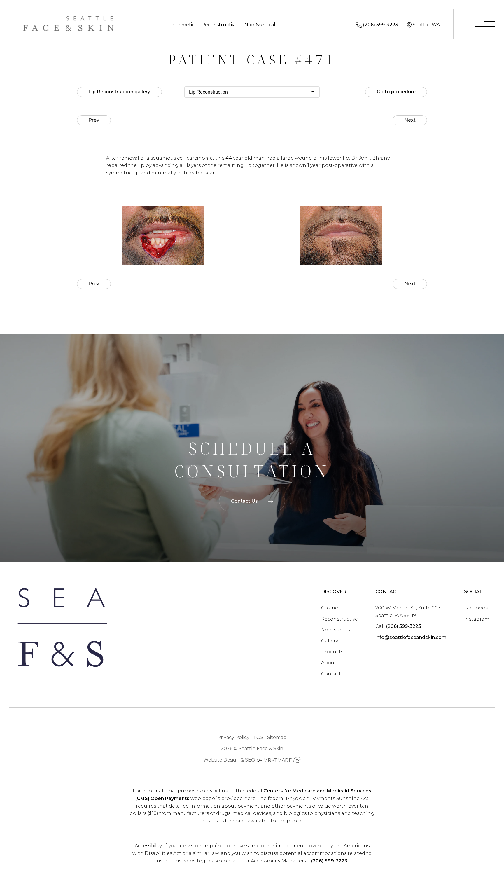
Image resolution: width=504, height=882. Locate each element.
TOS (258, 737)
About (328, 663)
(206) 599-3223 (380, 24)
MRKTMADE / (279, 760)
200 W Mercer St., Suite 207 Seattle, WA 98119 (407, 611)
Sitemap (276, 737)
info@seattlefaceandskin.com (411, 637)
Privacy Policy (233, 737)
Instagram (476, 619)
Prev (93, 120)
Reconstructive (219, 24)
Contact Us (244, 501)
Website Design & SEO (229, 760)
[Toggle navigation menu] (485, 25)
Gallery (329, 641)
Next (410, 120)
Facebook (476, 608)
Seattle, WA (426, 24)
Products (332, 651)
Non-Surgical (259, 24)
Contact (331, 674)
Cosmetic (184, 24)
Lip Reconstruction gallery (119, 92)
